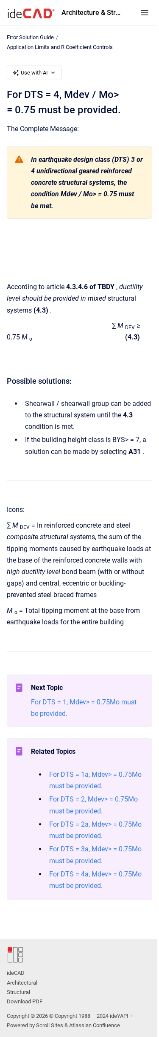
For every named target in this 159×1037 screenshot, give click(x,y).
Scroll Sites (49, 1025)
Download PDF (24, 1001)
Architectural (22, 983)
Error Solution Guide (30, 37)
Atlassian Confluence (94, 1025)
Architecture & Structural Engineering (92, 13)
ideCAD (16, 973)
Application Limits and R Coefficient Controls (60, 47)
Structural (18, 992)
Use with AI (34, 72)
